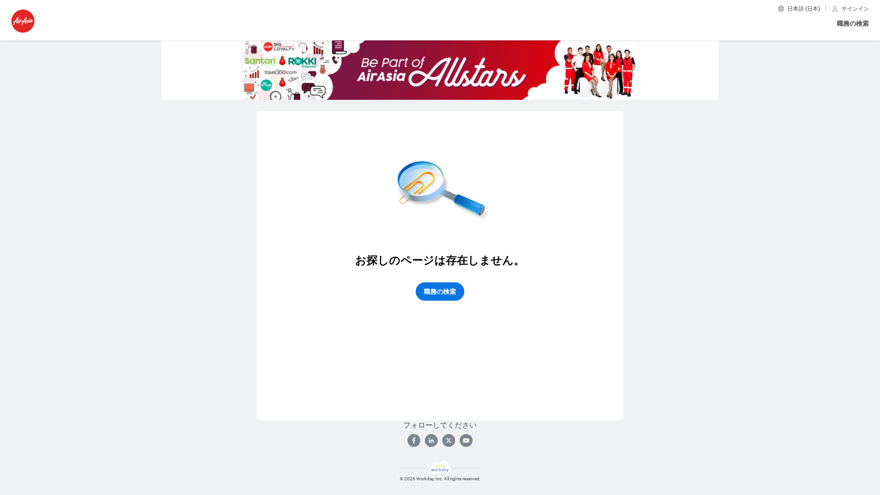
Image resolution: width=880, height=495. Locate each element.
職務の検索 (853, 23)
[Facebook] (413, 440)
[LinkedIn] (431, 440)
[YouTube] (466, 440)
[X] (448, 440)
